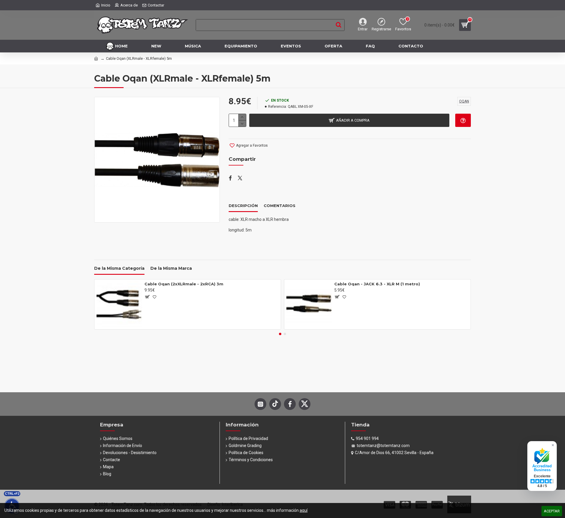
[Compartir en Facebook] (230, 178)
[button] (280, 334)
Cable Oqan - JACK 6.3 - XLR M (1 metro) (377, 284)
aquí (304, 510)
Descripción (243, 205)
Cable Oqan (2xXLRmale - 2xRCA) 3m (183, 284)
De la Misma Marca (171, 268)
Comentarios (279, 205)
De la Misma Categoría (119, 268)
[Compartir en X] (240, 178)
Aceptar (552, 511)
